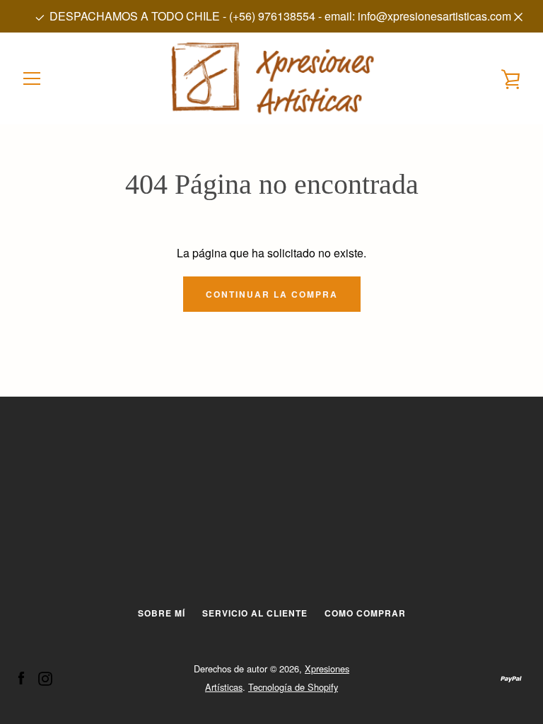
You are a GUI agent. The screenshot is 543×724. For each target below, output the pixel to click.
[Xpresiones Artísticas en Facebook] (21, 677)
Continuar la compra (272, 294)
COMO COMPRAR (365, 613)
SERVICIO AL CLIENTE (255, 613)
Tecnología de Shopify (293, 687)
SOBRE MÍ (161, 613)
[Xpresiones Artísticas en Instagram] (45, 677)
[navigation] (31, 78)
